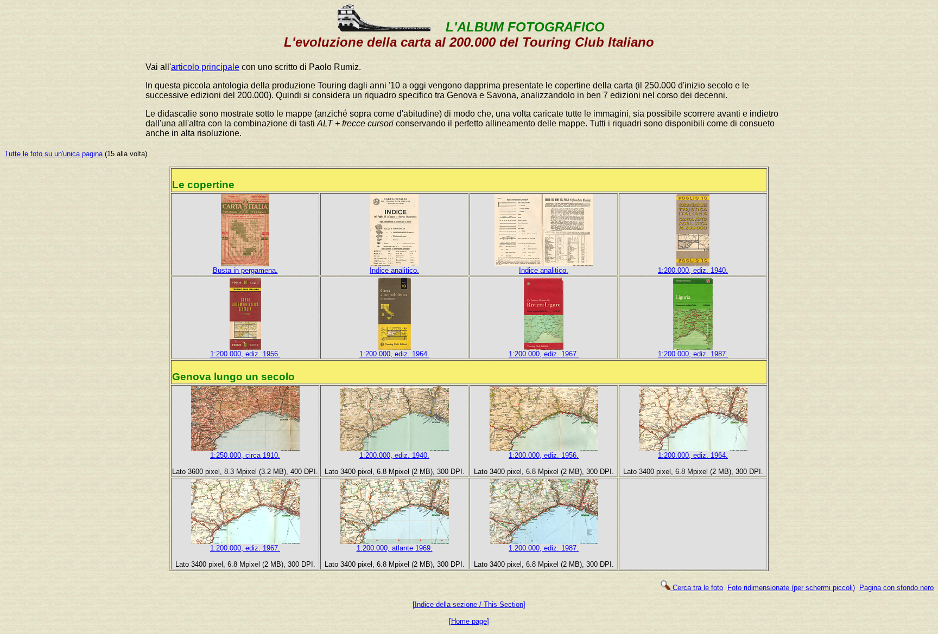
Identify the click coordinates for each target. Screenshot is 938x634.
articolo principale (205, 67)
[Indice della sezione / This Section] (469, 604)
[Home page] (469, 621)
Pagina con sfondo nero (896, 588)
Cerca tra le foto (696, 588)
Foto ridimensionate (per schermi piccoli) (791, 588)
